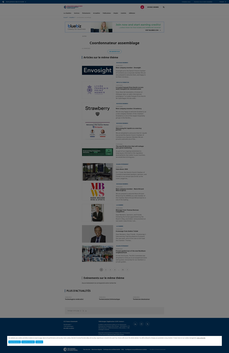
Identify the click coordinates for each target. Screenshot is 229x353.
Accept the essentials (28, 342)
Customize (39, 342)
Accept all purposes (14, 342)
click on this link (201, 338)
